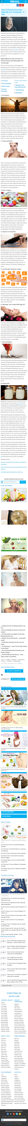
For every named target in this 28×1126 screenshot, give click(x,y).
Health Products (18, 1015)
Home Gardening (18, 1094)
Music (15, 1074)
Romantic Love (5, 1083)
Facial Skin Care (18, 1051)
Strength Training (5, 1031)
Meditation (17, 1042)
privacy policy (9, 1124)
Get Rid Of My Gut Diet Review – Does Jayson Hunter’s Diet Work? (12, 655)
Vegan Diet (17, 1047)
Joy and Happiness (6, 1092)
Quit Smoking (20, 90)
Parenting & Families (6, 1096)
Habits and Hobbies (6, 1094)
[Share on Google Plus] (23, 5)
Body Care (3, 1045)
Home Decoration (18, 1096)
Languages (4, 1078)
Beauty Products (5, 1065)
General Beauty (21, 659)
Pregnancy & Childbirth (20, 1063)
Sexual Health (17, 1016)
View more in (6, 985)
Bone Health (4, 1013)
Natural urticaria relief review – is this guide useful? (13, 639)
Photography (17, 1085)
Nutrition (16, 1040)
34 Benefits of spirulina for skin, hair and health (12, 643)
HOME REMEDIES (19, 1036)
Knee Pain (16, 1045)
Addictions (16, 1006)
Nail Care (16, 1038)
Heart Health (4, 1017)
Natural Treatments (19, 1062)
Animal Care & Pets (19, 1101)
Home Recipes (18, 1089)
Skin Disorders (18, 1009)
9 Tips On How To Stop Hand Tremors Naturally (14, 853)
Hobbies (16, 1078)
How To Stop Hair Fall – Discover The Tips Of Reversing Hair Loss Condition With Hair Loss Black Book (14, 930)
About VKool (17, 1116)
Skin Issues (17, 1007)
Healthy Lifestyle (5, 1087)
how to (4, 69)
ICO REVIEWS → (7, 816)
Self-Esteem (4, 1080)
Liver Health (4, 1015)
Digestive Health (5, 1029)
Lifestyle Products (18, 1092)
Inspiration (3, 1076)
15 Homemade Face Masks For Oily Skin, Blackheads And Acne (13, 635)
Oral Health (4, 1009)
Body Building (4, 1022)
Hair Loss (3, 1047)
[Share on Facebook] (18, 5)
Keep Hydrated (6, 83)
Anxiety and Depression (20, 1033)
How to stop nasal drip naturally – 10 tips (12, 934)
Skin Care (3, 1049)
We (2, 456)
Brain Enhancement (19, 1024)
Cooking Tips (17, 1082)
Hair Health (9, 661)
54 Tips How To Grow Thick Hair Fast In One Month (14, 790)
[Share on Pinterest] (20, 5)
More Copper (6, 86)
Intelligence (17, 1080)
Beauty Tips (14, 659)
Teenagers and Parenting (7, 1099)
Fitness (3, 1002)
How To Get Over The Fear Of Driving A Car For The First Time (13, 894)
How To (8, 5)
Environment (17, 1083)
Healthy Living (17, 1054)
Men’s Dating (4, 1082)
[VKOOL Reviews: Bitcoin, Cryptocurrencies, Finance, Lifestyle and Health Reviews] (15, 1)
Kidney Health (4, 1024)
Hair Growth (4, 1054)
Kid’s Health (4, 1011)
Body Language (5, 1085)
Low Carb (3, 1004)
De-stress (5, 80)
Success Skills (17, 1091)
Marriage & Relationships (7, 1101)
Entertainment (17, 1087)
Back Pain (16, 1044)
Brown (20, 663)
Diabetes (16, 1004)
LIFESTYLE (17, 1072)
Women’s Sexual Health (20, 1031)
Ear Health (3, 1006)
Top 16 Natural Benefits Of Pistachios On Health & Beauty (12, 651)
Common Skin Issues (19, 1025)
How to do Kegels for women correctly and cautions (13, 631)
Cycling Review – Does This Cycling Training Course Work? (14, 647)
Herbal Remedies (18, 1058)
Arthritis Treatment (18, 1020)
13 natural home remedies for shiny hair (12, 472)
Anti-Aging (8, 659)
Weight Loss (4, 1058)
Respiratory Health (19, 1022)
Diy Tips (16, 1076)
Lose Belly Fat (17, 1013)
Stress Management (6, 1098)
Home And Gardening (19, 1099)
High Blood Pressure (19, 1027)
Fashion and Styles (6, 1067)
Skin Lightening (18, 1056)
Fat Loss (3, 1042)
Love (2, 1074)
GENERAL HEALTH (7, 1000)
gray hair (15, 49)
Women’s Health (5, 1027)
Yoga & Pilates (4, 1060)
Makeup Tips (4, 1056)
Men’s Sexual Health (19, 1029)
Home (2, 5)
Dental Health (4, 1020)
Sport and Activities (19, 1098)
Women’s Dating (5, 1089)
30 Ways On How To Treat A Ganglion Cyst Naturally (14, 809)
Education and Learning (20, 1103)
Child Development (5, 1091)
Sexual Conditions (18, 1018)
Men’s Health (4, 1018)
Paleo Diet (3, 1053)
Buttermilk (19, 92)
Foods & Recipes (5, 1062)
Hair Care (3, 661)
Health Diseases (18, 1011)
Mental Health (4, 1026)
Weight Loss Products (19, 1065)
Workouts (3, 1038)
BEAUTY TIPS (5, 1036)
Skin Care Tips (18, 1053)
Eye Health (4, 1008)
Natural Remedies (16, 661)
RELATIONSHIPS (6, 1072)
